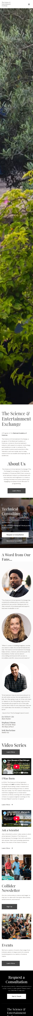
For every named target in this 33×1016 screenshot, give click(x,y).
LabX (12, 784)
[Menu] (29, 4)
